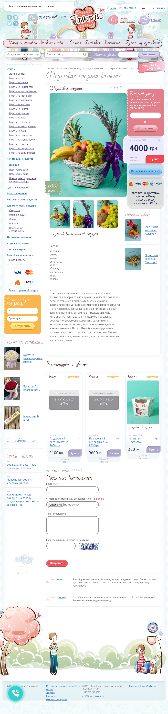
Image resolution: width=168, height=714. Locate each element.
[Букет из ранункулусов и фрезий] (12, 358)
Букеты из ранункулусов (22, 152)
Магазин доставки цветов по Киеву (36, 43)
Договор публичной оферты (23, 290)
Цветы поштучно (16, 249)
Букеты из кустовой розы (23, 91)
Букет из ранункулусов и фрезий (32, 358)
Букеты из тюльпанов (20, 100)
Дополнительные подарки (22, 205)
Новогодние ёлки (18, 169)
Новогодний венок (19, 173)
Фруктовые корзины (19, 237)
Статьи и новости (20, 456)
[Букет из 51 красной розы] (12, 388)
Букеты (11, 68)
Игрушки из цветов (18, 243)
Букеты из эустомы (19, 104)
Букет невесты (17, 259)
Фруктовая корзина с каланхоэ (151, 230)
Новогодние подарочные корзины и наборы (22, 180)
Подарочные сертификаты (16, 229)
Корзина (154, 20)
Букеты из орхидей (19, 122)
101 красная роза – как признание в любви (21, 466)
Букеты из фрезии (19, 113)
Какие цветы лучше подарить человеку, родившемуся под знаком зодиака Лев (23, 499)
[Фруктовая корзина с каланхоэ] (133, 230)
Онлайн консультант (127, 20)
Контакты (112, 43)
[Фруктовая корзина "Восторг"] (133, 259)
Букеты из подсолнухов (22, 139)
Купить (155, 159)
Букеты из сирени (19, 144)
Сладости (14, 210)
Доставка (92, 43)
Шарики (13, 223)
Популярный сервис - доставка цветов (20, 481)
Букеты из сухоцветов (142, 43)
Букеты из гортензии (20, 95)
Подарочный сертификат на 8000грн (98, 442)
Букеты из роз (17, 78)
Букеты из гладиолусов (21, 148)
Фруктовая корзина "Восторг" (151, 258)
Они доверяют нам (21, 440)
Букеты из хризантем (21, 86)
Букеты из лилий (18, 130)
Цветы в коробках (17, 187)
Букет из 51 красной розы (31, 388)
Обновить (51, 555)
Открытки (14, 219)
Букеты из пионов (18, 82)
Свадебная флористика (20, 255)
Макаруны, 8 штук (31, 417)
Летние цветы (17, 73)
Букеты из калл (17, 117)
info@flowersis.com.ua (93, 696)
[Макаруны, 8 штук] (12, 417)
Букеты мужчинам (17, 193)
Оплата (75, 43)
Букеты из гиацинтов (20, 135)
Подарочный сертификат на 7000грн (59, 442)
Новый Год (13, 164)
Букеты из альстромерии (22, 126)
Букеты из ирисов (18, 108)
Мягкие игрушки (17, 214)
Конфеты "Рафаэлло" (135, 440)
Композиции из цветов (20, 158)
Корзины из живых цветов (22, 199)
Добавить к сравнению (145, 171)
